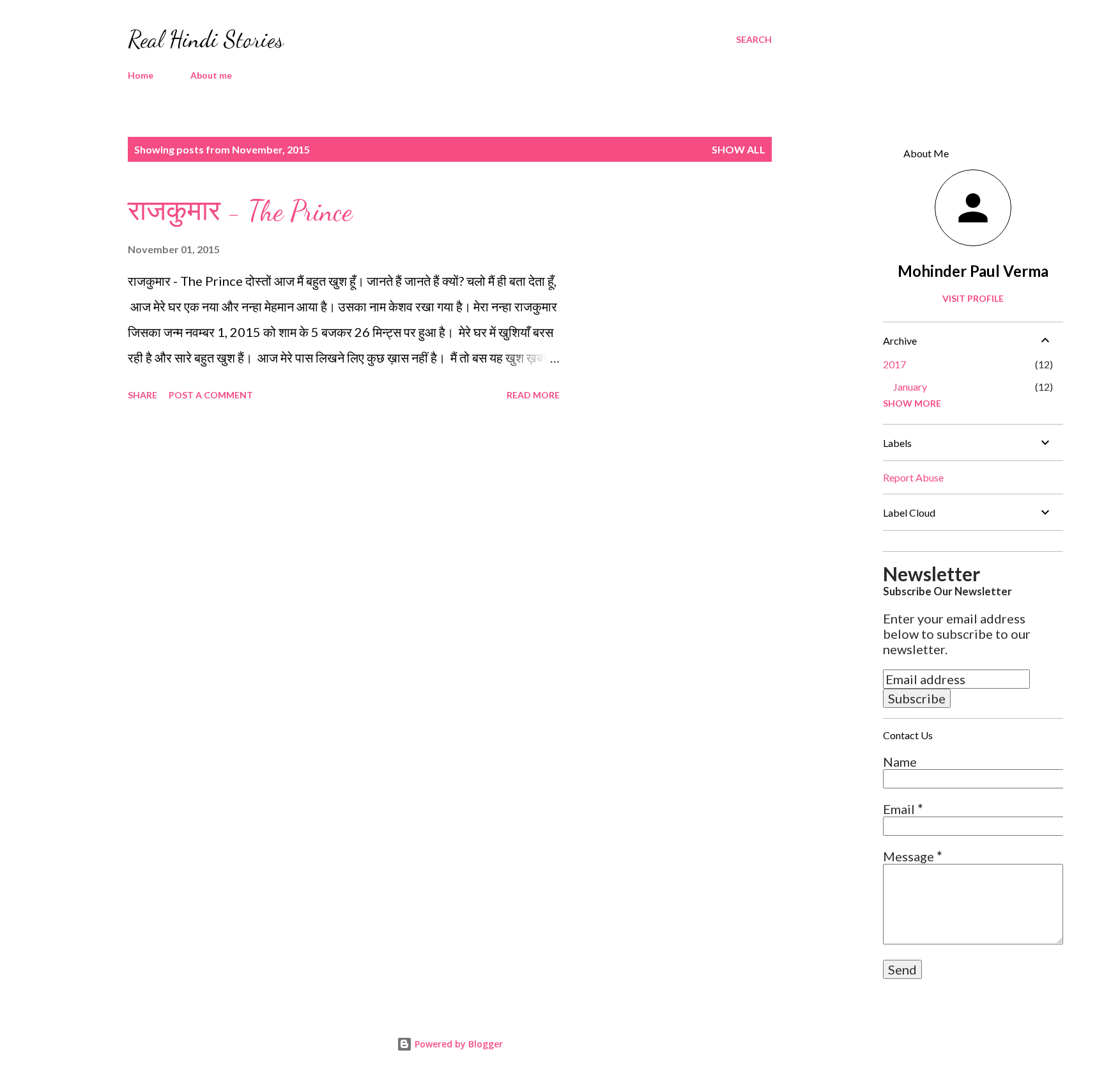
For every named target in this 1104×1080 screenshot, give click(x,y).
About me (211, 75)
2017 (894, 364)
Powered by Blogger (457, 1044)
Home (140, 75)
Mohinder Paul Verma (973, 271)
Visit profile (973, 298)
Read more (533, 394)
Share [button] (142, 394)
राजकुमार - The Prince (240, 211)
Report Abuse (913, 477)
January (910, 386)
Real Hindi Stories (206, 39)
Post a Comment (211, 394)
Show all (738, 149)
